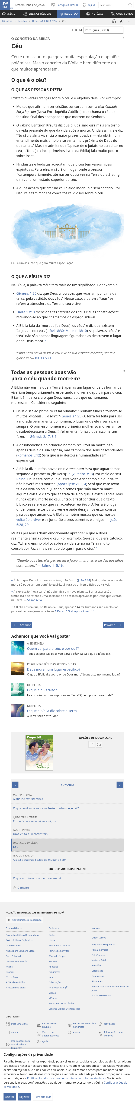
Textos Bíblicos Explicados (19, 940)
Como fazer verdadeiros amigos (34, 819)
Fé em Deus (12, 977)
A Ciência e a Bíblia (15, 982)
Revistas (22, 21)
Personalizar (42, 1097)
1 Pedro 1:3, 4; (64, 611)
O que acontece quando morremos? (37, 878)
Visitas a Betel (99, 960)
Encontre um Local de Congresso (82, 1025)
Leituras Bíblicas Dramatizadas (64, 1008)
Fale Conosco (98, 955)
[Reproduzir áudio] (114, 21)
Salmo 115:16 (52, 565)
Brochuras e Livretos (59, 945)
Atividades (97, 981)
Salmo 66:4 (34, 600)
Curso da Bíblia (13, 945)
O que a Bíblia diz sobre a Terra (52, 710)
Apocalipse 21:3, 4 (72, 483)
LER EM (77, 30)
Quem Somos (99, 937)
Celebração (97, 970)
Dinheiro (23, 888)
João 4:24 (84, 580)
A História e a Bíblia (15, 987)
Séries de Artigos (57, 956)
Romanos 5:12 (28, 455)
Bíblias (52, 935)
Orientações (55, 982)
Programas (54, 971)
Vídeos (52, 992)
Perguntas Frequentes (103, 944)
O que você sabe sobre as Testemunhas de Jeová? (46, 808)
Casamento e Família (16, 961)
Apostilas (53, 966)
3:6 (53, 436)
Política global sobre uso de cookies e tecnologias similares (66, 1078)
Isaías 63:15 (44, 358)
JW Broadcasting (58, 987)
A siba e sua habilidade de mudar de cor (39, 858)
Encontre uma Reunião (47, 1025)
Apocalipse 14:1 (84, 611)
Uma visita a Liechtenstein (30, 832)
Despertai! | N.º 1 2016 (44, 21)
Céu (25, 845)
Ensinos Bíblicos (14, 928)
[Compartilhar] (122, 21)
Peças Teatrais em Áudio (61, 1003)
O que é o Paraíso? (42, 690)
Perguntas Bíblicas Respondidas (22, 935)
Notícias (96, 928)
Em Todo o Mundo (101, 995)
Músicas (53, 998)
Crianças (10, 971)
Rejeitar (24, 1097)
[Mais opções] (130, 21)
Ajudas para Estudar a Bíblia (20, 950)
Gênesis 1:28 (72, 416)
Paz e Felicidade (14, 956)
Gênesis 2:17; (40, 436)
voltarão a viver (28, 519)
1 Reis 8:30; (56, 330)
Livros (52, 940)
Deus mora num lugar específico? (53, 669)
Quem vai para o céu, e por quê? (53, 648)
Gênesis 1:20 (26, 293)
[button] (37, 14)
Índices (52, 977)
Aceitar (9, 1097)
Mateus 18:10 (76, 330)
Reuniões (96, 965)
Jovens (9, 966)
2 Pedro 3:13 (83, 473)
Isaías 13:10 (25, 312)
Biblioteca (7, 21)
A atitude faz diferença (28, 797)
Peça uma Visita (100, 949)
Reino (20, 479)
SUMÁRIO (67, 785)
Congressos (98, 976)
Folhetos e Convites (59, 950)
